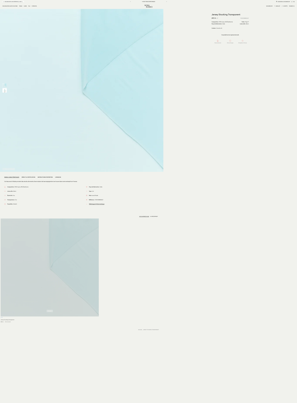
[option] (81, 90)
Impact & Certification (28, 177)
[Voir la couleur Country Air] (2, 317)
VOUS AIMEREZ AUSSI (144, 216)
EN (291, 1)
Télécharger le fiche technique (96, 204)
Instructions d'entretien (45, 177)
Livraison (58, 177)
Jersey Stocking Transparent (151, 329)
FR (294, 1)
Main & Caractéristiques (11, 177)
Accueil (140, 329)
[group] (4, 85)
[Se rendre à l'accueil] (148, 6)
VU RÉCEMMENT (154, 216)
